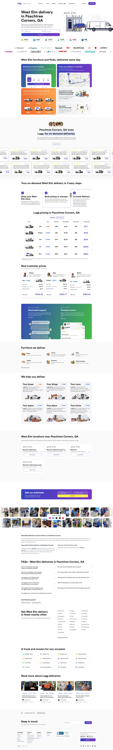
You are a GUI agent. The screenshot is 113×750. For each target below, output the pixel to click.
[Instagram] (50, 518)
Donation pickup (30, 739)
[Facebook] (53, 518)
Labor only (29, 742)
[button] (10, 155)
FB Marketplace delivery (31, 738)
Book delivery (32, 454)
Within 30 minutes (39, 84)
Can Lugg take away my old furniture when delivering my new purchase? (30, 583)
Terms (26, 746)
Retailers (54, 3)
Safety (38, 738)
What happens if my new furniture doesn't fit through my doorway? (74, 588)
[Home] (22, 713)
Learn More (30, 317)
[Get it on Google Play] (90, 736)
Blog (18, 738)
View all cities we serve (63, 637)
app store (23, 550)
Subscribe (88, 722)
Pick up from (26, 30)
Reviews (48, 733)
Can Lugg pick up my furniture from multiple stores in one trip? (36, 593)
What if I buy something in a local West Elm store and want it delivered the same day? (31, 572)
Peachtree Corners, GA (30, 713)
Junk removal (29, 741)
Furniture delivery (30, 735)
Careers (48, 735)
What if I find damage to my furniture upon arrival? (70, 582)
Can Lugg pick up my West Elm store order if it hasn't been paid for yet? (30, 578)
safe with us (66, 98)
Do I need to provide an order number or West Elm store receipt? (73, 572)
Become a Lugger (20, 741)
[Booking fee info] (28, 288)
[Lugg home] (19, 3)
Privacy (23, 746)
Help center (39, 733)
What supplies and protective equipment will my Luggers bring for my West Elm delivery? (32, 588)
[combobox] (31, 31)
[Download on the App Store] (83, 736)
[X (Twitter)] (60, 518)
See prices (40, 34)
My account (39, 735)
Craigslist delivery (30, 736)
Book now (92, 3)
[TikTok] (56, 518)
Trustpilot (34, 548)
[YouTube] (63, 518)
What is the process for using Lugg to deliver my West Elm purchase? (29, 567)
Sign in (84, 3)
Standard (52, 217)
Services (40, 3)
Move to (45, 30)
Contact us (39, 736)
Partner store (60, 217)
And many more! (25, 367)
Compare (19, 736)
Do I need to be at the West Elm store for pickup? (69, 567)
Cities (47, 3)
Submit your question (25, 602)
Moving (28, 733)
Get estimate (72, 3)
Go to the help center (36, 602)
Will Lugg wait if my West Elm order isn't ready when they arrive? (73, 577)
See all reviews (56, 144)
